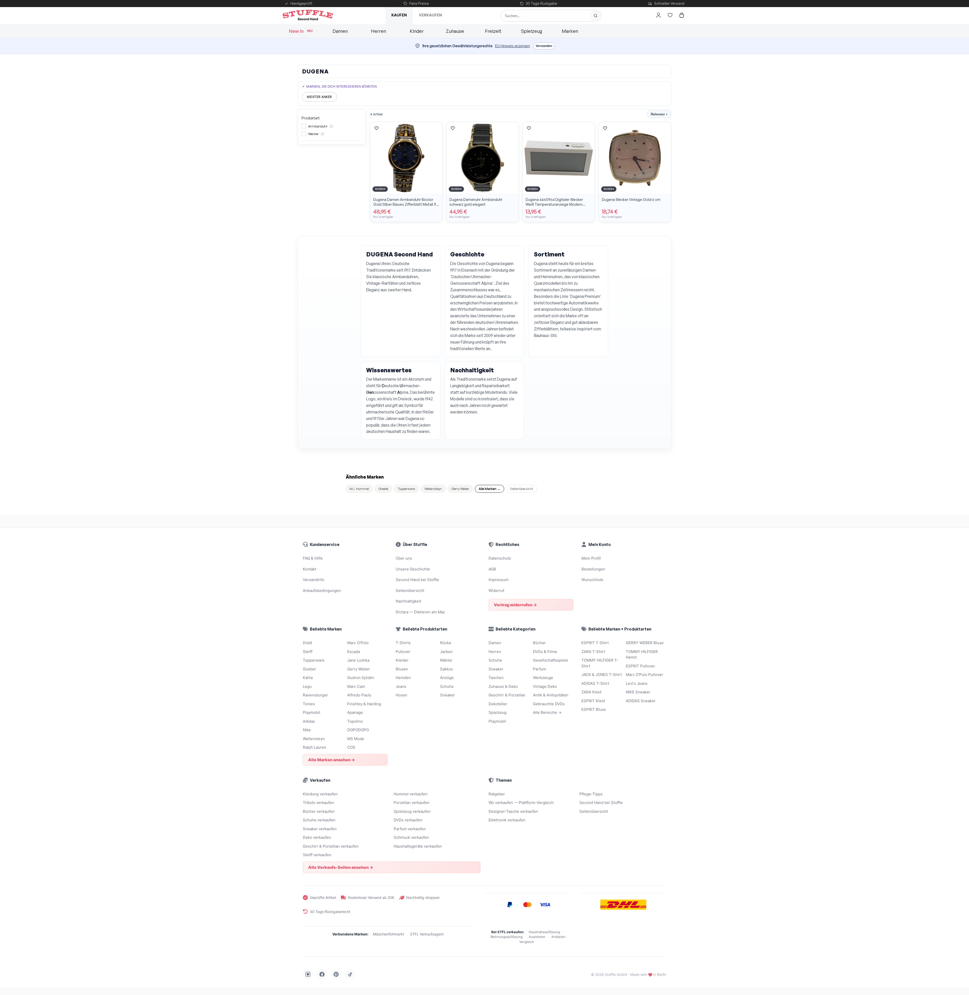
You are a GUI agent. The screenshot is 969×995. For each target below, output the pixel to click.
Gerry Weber (460, 489)
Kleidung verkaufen (320, 794)
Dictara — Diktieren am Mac (420, 612)
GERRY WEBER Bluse (645, 642)
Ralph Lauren (314, 747)
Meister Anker (319, 97)
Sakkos (446, 669)
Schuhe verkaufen (319, 820)
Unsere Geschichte (413, 569)
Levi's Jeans (637, 683)
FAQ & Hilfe (313, 558)
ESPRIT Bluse (593, 709)
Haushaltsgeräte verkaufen (418, 846)
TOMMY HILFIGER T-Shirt (599, 663)
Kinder (417, 31)
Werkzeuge (543, 677)
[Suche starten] (595, 15)
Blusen (402, 669)
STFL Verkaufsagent (427, 934)
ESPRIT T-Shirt (595, 642)
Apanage (355, 712)
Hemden (403, 677)
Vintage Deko (545, 686)
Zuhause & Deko (503, 686)
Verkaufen (430, 15)
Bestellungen (593, 569)
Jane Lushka (358, 660)
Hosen (401, 695)
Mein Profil (591, 558)
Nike (307, 729)
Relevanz (659, 114)
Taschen (496, 677)
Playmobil (311, 712)
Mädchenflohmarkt (388, 934)
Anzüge (447, 677)
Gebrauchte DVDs (549, 703)
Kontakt (309, 569)
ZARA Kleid (591, 692)
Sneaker (447, 695)
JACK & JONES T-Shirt (601, 674)
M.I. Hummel (359, 489)
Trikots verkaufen (318, 802)
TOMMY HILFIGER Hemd (642, 654)
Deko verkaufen (317, 837)
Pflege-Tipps (591, 794)
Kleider (402, 660)
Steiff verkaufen (317, 854)
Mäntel (446, 660)
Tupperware (406, 489)
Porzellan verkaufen (411, 802)
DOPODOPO (358, 729)
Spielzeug (531, 31)
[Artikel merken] (376, 128)
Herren (378, 31)
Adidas (309, 721)
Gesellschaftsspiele (550, 660)
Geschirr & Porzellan (507, 695)
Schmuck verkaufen (411, 837)
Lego (307, 686)
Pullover (403, 651)
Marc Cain (356, 686)
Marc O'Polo (358, 642)
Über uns (404, 558)
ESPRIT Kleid (593, 700)
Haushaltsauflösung (544, 932)
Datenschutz (500, 558)
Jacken (446, 651)
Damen (340, 31)
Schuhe (447, 686)
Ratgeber (497, 794)
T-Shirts (403, 642)
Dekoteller (498, 703)
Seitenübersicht (521, 489)
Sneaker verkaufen (320, 828)
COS (351, 747)
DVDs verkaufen (408, 820)
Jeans (401, 686)
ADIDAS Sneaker (641, 700)
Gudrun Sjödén (360, 677)
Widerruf (496, 590)
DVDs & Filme (545, 651)
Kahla (308, 677)
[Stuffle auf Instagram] (308, 974)
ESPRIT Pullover (640, 666)
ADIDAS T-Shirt (595, 683)
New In (301, 31)
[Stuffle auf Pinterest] (336, 974)
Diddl (307, 642)
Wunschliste (592, 579)
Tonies (309, 703)
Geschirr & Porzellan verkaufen (331, 846)
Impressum (498, 579)
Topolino (355, 721)
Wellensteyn (433, 489)
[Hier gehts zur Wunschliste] (670, 15)
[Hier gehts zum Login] (658, 15)
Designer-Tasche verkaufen (513, 811)
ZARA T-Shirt (593, 651)
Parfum (539, 669)
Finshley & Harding (364, 703)
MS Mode (355, 738)
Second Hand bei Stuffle (417, 579)
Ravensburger (315, 695)
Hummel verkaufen (410, 794)
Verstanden (544, 46)
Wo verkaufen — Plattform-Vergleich (521, 802)
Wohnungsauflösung (506, 937)
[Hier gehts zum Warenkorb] (681, 15)
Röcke (445, 642)
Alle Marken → (489, 489)
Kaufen (399, 15)
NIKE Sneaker (638, 692)
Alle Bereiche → (547, 712)
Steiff (307, 651)
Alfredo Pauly (359, 695)
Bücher (539, 642)
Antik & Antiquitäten (550, 695)
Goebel (383, 489)
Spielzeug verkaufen (412, 811)
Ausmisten (537, 937)
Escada (353, 651)
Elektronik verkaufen (507, 820)
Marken (570, 31)
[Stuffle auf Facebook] (322, 974)
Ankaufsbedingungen (322, 590)
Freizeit (493, 31)
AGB (492, 569)
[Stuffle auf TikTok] (350, 974)
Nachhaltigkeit (408, 601)
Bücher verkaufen (319, 811)
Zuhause (455, 31)
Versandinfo (313, 579)
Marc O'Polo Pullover (644, 674)
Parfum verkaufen (410, 828)
